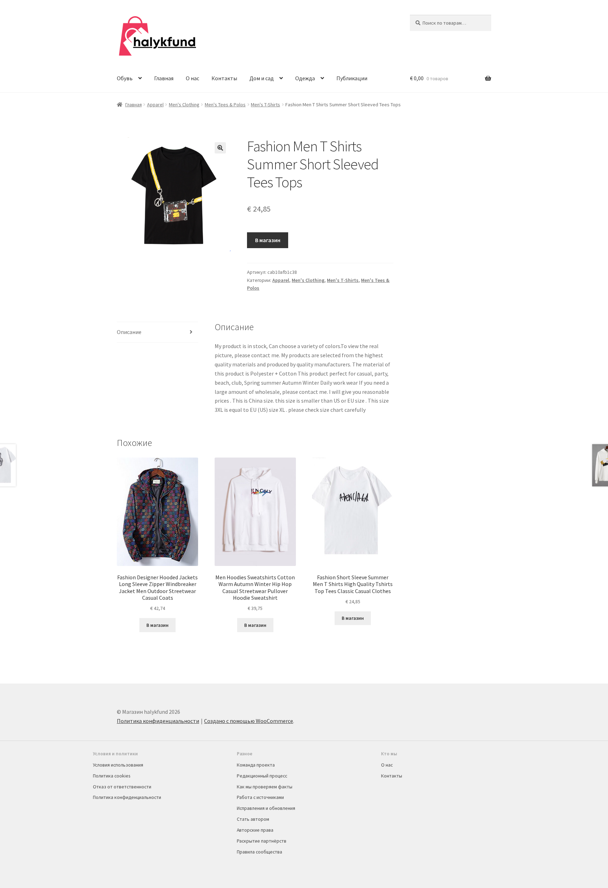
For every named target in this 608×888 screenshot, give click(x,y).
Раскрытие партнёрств (261, 841)
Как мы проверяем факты (264, 786)
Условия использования (118, 765)
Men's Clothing (184, 104)
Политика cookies (111, 776)
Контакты (224, 78)
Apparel (155, 104)
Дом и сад (261, 78)
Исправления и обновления (266, 808)
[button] (220, 147)
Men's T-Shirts (265, 104)
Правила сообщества (259, 852)
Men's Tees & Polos (225, 104)
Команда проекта (256, 765)
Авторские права (255, 830)
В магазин (267, 240)
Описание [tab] (129, 331)
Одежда (305, 78)
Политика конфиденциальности (158, 720)
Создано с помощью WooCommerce (248, 720)
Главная (163, 78)
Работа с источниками (260, 797)
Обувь (125, 78)
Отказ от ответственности (122, 786)
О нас (192, 78)
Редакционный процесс (262, 776)
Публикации (351, 78)
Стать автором (253, 819)
